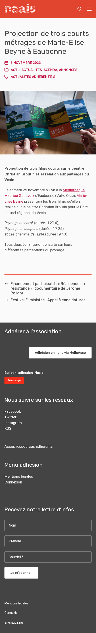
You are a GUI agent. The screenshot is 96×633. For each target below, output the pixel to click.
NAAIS (18, 623)
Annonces (68, 70)
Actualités (31, 70)
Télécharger (14, 380)
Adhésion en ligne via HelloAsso (60, 353)
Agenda (50, 70)
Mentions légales (18, 476)
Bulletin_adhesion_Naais (23, 373)
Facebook (12, 411)
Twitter (10, 417)
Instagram (13, 423)
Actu (15, 70)
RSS (7, 428)
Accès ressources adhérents (28, 446)
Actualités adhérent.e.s (33, 77)
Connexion (13, 482)
